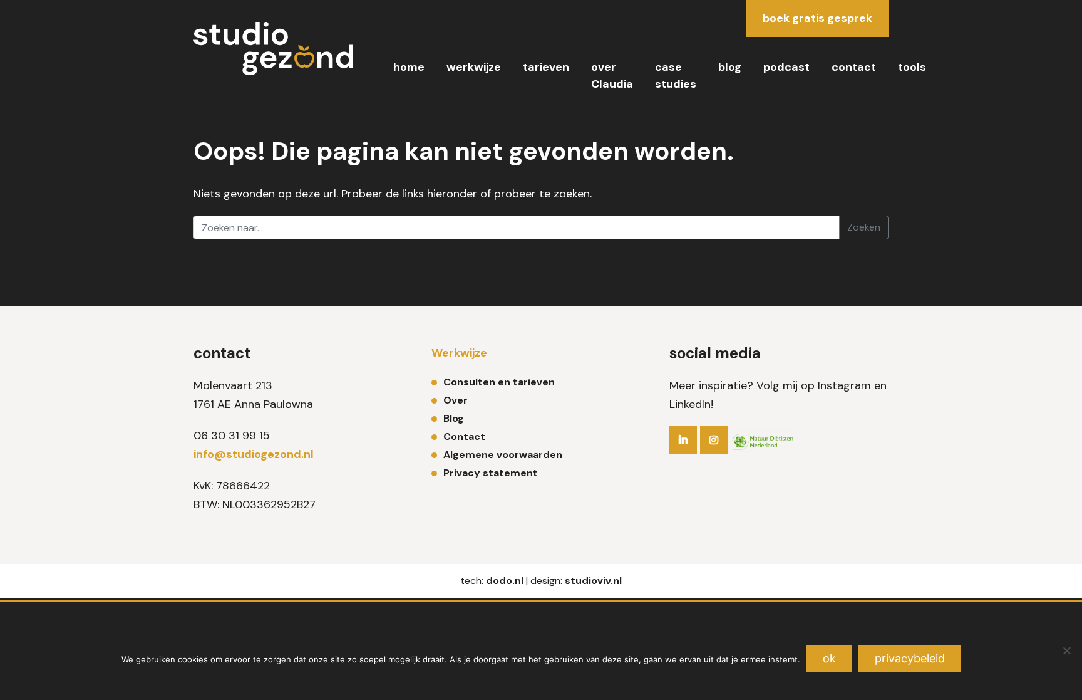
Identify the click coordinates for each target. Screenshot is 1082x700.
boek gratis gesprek (817, 18)
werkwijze (473, 67)
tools (912, 67)
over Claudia (612, 75)
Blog (453, 418)
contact (854, 67)
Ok (829, 658)
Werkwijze (459, 352)
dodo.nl (504, 580)
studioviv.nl (593, 580)
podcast (786, 67)
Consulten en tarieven (499, 382)
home (409, 67)
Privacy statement (490, 472)
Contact (464, 436)
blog (729, 67)
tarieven (546, 67)
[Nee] (1066, 650)
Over (455, 400)
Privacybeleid (910, 658)
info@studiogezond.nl (253, 454)
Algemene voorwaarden (502, 454)
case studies (675, 75)
